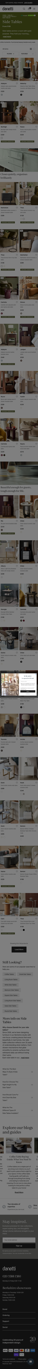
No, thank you (28, 693)
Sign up (27, 691)
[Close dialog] (35, 674)
